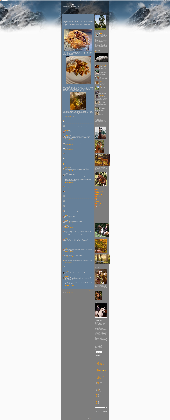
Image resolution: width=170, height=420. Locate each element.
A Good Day (100, 81)
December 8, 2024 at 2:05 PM (69, 139)
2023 (97, 393)
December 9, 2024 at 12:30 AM (69, 187)
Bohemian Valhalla (99, 194)
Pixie (65, 162)
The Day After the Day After (103, 65)
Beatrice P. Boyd (67, 167)
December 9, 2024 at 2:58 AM (69, 192)
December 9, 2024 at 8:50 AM (69, 251)
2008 (97, 403)
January (98, 391)
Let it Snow (98, 368)
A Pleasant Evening (99, 363)
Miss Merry (66, 130)
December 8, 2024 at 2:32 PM (69, 149)
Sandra (66, 124)
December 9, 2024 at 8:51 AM (69, 256)
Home (78, 290)
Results (98, 369)
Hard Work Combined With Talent (101, 364)
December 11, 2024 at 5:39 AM (69, 285)
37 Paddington (98, 189)
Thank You (100, 70)
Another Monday (101, 95)
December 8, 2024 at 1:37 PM (69, 132)
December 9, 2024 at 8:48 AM (69, 245)
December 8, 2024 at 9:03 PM (69, 182)
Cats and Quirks (99, 378)
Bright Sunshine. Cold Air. (100, 376)
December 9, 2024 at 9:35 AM (69, 262)
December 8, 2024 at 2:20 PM (69, 144)
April (98, 388)
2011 (97, 400)
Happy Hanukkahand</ (100, 365)
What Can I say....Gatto (100, 371)
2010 (97, 401)
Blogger (90, 418)
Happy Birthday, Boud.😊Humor (101, 370)
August (98, 383)
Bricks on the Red (99, 198)
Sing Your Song (99, 361)
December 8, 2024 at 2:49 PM (69, 154)
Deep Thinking (99, 372)
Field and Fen (98, 205)
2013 (97, 397)
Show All (106, 211)
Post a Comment (66, 287)
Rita (65, 173)
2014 (97, 396)
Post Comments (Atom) (70, 292)
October (98, 381)
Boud (66, 119)
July (97, 384)
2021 (97, 395)
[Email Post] (73, 116)
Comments (98, 352)
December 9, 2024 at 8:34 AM (69, 222)
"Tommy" (66, 271)
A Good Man (98, 362)
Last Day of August (101, 86)
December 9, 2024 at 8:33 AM (69, 217)
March (98, 389)
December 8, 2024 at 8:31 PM (69, 170)
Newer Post (65, 290)
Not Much (98, 377)
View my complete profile (98, 51)
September (98, 382)
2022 (97, 394)
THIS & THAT (69, 4)
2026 (97, 356)
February (98, 390)
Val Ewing (66, 276)
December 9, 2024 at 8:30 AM (69, 212)
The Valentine (101, 112)
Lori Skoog (66, 259)
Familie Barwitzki (98, 203)
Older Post (91, 290)
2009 (97, 402)
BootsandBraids (67, 135)
